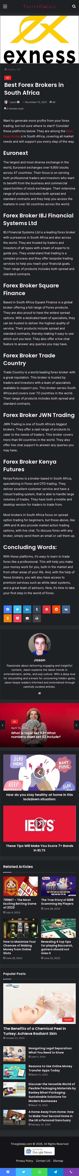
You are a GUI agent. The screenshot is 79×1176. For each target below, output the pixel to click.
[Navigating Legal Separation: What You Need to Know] (14, 1053)
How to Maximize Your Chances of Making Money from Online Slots (19, 947)
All (18, 69)
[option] (39, 725)
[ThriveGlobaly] (39, 6)
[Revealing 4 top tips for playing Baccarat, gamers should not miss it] (58, 928)
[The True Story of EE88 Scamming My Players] (58, 886)
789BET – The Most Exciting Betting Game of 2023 (19, 904)
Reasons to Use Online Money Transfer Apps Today (50, 1068)
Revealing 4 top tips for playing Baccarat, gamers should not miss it (57, 947)
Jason (13, 102)
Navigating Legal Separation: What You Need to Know (50, 1050)
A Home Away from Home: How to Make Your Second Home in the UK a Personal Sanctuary (51, 1116)
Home (11, 69)
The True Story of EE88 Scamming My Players (57, 902)
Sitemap (58, 1160)
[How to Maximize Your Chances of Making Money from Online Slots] (20, 928)
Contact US (43, 1160)
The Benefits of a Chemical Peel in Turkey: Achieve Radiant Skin (34, 1031)
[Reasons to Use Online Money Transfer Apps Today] (14, 1071)
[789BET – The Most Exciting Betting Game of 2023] (20, 886)
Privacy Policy (24, 1160)
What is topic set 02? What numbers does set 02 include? (36, 735)
